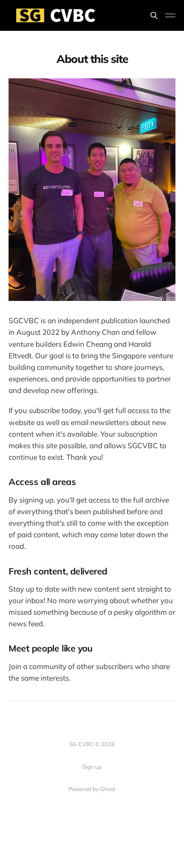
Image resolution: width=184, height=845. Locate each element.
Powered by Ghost (92, 788)
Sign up (92, 766)
